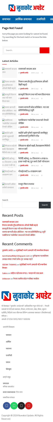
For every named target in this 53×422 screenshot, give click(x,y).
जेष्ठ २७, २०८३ (34, 98)
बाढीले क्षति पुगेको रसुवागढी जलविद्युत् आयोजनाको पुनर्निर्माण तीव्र (33, 134)
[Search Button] (44, 50)
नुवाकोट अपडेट (24, 73)
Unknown (6, 278)
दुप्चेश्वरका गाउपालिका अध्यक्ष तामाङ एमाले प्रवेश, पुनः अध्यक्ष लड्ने (25, 257)
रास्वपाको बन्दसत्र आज (27, 69)
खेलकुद (8, 369)
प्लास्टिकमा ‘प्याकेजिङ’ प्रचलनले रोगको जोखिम (33, 121)
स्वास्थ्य (8, 348)
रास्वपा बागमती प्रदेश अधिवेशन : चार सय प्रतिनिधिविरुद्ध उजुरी (33, 108)
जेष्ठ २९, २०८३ (34, 89)
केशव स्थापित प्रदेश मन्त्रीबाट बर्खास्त (26, 278)
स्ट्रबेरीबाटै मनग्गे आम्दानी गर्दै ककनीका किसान (32, 250)
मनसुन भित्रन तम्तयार (26, 184)
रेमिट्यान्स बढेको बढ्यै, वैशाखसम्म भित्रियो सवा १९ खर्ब (34, 147)
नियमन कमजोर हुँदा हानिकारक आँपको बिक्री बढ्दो (33, 83)
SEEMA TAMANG (9, 264)
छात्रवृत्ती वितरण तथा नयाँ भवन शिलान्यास (34, 94)
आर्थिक (8, 342)
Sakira (5, 273)
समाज (8, 362)
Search (5, 200)
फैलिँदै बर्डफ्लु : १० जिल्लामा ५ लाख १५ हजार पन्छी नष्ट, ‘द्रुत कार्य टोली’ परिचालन (33, 160)
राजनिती (41, 19)
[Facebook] (6, 405)
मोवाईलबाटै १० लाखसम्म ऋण (29, 171)
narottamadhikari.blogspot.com (16, 256)
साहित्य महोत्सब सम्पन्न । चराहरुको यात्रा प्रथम (27, 273)
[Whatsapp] (14, 405)
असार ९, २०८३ (35, 73)
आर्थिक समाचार (23, 19)
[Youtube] (28, 405)
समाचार (6, 19)
